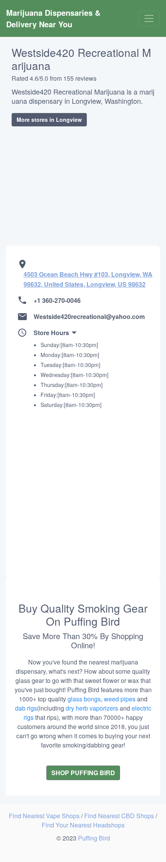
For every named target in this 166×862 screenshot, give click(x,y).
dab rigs (26, 708)
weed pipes (120, 698)
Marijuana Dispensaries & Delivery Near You (54, 18)
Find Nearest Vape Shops (45, 815)
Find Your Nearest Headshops (83, 824)
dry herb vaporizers (92, 708)
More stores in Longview (49, 119)
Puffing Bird (94, 838)
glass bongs (84, 698)
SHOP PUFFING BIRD (83, 772)
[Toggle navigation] (149, 18)
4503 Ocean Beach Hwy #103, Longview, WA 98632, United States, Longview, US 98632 (88, 279)
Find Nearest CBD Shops (120, 815)
